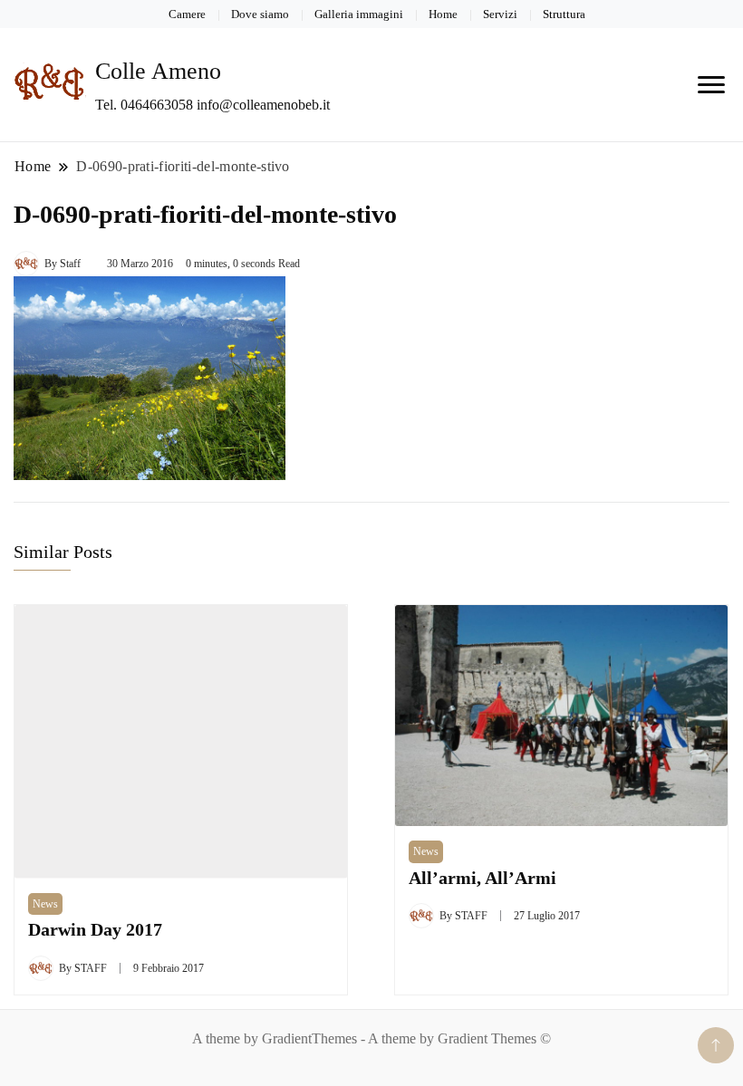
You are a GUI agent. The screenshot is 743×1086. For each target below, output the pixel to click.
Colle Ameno (158, 71)
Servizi (500, 14)
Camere (187, 14)
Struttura (564, 14)
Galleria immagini (358, 14)
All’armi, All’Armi (482, 878)
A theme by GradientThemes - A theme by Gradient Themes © (371, 1038)
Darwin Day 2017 (95, 929)
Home (443, 14)
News (45, 904)
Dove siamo (260, 14)
